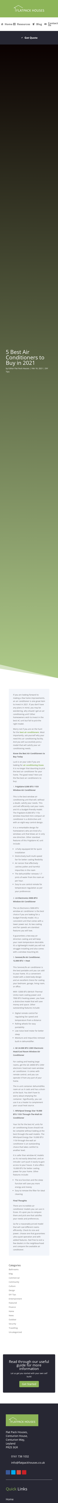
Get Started (29, 1384)
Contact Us (53, 24)
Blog (39, 24)
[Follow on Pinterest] (24, 1472)
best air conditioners (29, 732)
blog (11, 1273)
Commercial (14, 1278)
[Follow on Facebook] (8, 1472)
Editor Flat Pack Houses (18, 368)
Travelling (13, 1328)
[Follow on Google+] (19, 1472)
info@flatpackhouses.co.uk (28, 1462)
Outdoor (12, 1319)
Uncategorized (15, 1332)
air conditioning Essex (33, 765)
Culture (12, 1286)
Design (12, 1290)
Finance (12, 1307)
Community (14, 1282)
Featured (13, 1303)
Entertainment (15, 1298)
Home (8, 24)
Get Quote (31, 38)
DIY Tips (12, 1294)
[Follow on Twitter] (13, 1472)
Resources (23, 24)
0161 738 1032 (20, 1456)
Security (12, 1323)
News (11, 1315)
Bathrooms (14, 1269)
